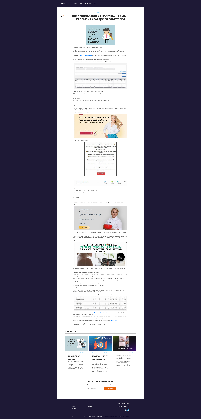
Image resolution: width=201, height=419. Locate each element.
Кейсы (90, 3)
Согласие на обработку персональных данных (121, 416)
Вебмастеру (74, 401)
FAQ (95, 3)
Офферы (73, 406)
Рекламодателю (75, 404)
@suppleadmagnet (125, 407)
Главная (75, 3)
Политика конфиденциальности (109, 416)
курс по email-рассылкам (86, 55)
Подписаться (110, 388)
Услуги (80, 3)
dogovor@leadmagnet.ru (123, 403)
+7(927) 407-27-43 (125, 401)
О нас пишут (89, 406)
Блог (88, 404)
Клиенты (86, 3)
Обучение (74, 408)
